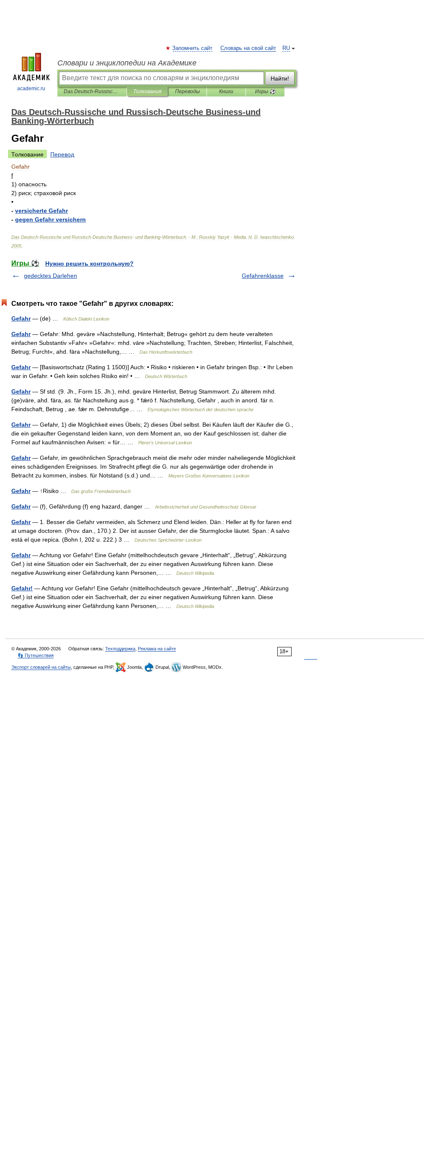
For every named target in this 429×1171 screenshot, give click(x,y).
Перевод (62, 154)
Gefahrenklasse (263, 275)
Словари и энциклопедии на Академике (126, 63)
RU (286, 48)
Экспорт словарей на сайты (41, 667)
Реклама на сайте (157, 648)
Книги (226, 91)
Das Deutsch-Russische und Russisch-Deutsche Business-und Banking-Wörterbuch (92, 91)
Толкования (147, 91)
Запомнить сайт (192, 48)
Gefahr (21, 318)
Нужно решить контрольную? (89, 263)
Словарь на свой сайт (248, 48)
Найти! (280, 78)
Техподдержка (120, 648)
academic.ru (31, 88)
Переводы (187, 91)
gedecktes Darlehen (50, 275)
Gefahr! (22, 588)
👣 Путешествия (36, 655)
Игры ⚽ (265, 91)
